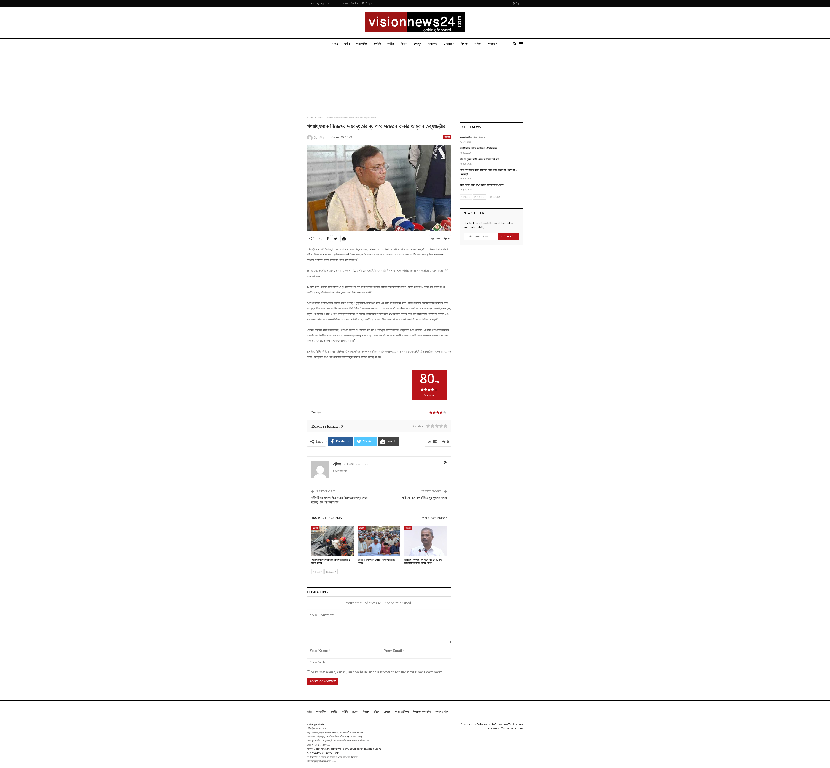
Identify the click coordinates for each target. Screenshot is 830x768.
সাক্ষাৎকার (432, 43)
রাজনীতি (377, 43)
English (370, 3)
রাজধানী (447, 137)
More (491, 43)
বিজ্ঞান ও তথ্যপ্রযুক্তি (422, 711)
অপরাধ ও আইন (441, 711)
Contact (355, 3)
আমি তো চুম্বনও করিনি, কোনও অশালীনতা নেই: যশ (479, 159)
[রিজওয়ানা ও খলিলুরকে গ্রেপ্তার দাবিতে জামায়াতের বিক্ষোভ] (379, 541)
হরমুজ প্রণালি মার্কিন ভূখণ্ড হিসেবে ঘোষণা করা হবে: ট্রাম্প (481, 184)
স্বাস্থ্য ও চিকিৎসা (402, 711)
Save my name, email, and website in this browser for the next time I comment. (377, 672)
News (345, 3)
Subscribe (508, 236)
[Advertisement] (415, 83)
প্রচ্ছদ (335, 43)
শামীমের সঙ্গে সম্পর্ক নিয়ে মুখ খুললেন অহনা (424, 498)
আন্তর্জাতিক (361, 43)
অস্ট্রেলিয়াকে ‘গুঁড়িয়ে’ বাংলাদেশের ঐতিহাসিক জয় (478, 148)
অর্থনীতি (390, 43)
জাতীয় (347, 43)
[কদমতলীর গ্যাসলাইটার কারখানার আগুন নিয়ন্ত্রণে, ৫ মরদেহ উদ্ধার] (332, 541)
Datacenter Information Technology (500, 724)
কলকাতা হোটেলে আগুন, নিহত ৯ (472, 137)
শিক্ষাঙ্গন (464, 43)
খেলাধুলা (418, 43)
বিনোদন (404, 43)
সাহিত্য (477, 43)
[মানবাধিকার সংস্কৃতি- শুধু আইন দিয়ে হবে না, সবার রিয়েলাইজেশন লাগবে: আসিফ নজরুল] (425, 541)
